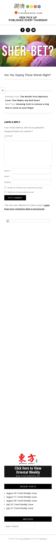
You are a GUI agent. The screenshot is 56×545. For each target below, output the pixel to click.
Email (7, 176)
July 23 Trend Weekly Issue (19, 508)
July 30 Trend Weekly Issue (19, 504)
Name (7, 171)
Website (7, 182)
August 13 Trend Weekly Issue (21, 496)
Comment (7, 137)
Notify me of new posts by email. (20, 192)
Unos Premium (25, 538)
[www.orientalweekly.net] (28, 454)
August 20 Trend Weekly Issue (21, 493)
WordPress (43, 538)
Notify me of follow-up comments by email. (25, 187)
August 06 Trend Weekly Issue (21, 500)
